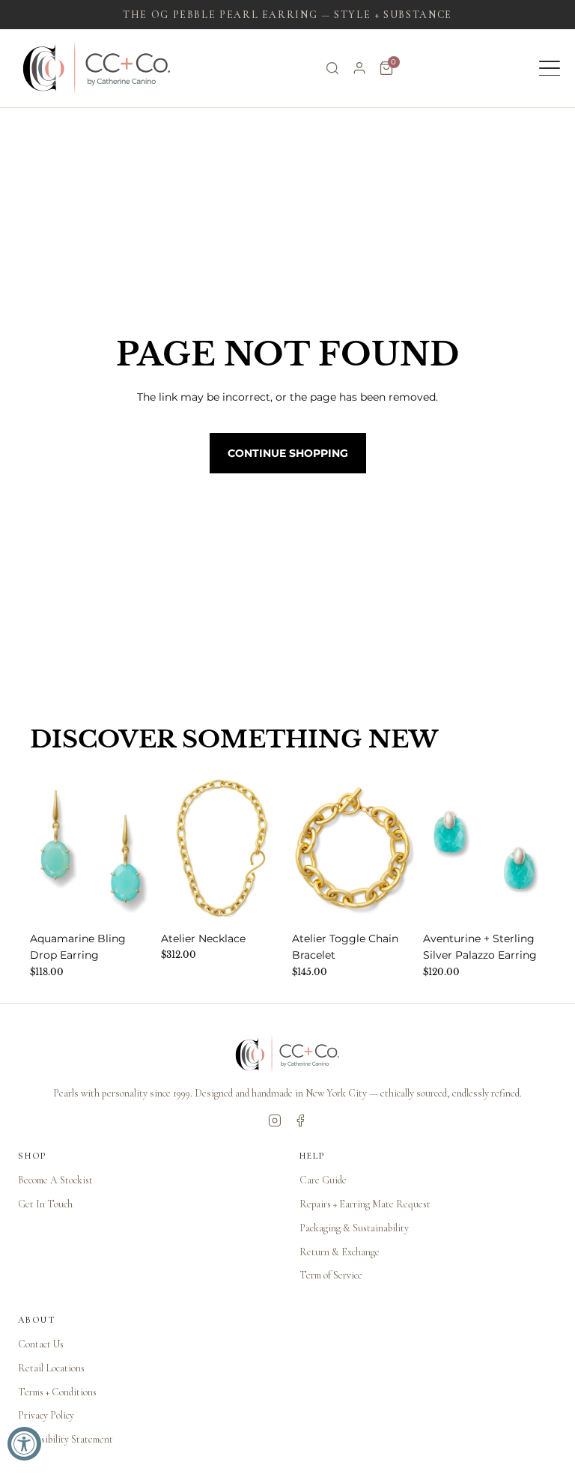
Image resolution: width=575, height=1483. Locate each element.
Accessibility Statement (65, 1439)
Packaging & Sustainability (354, 1228)
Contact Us (41, 1344)
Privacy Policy (46, 1415)
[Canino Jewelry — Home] (97, 68)
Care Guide (323, 1180)
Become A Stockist (55, 1180)
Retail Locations (51, 1368)
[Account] (359, 68)
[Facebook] (300, 1120)
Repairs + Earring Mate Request (365, 1204)
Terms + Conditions (57, 1392)
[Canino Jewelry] (287, 1055)
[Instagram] (275, 1120)
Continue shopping (288, 453)
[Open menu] (549, 68)
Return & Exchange (339, 1252)
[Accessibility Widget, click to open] (24, 1444)
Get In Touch (45, 1204)
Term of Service (330, 1275)
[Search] (332, 68)
